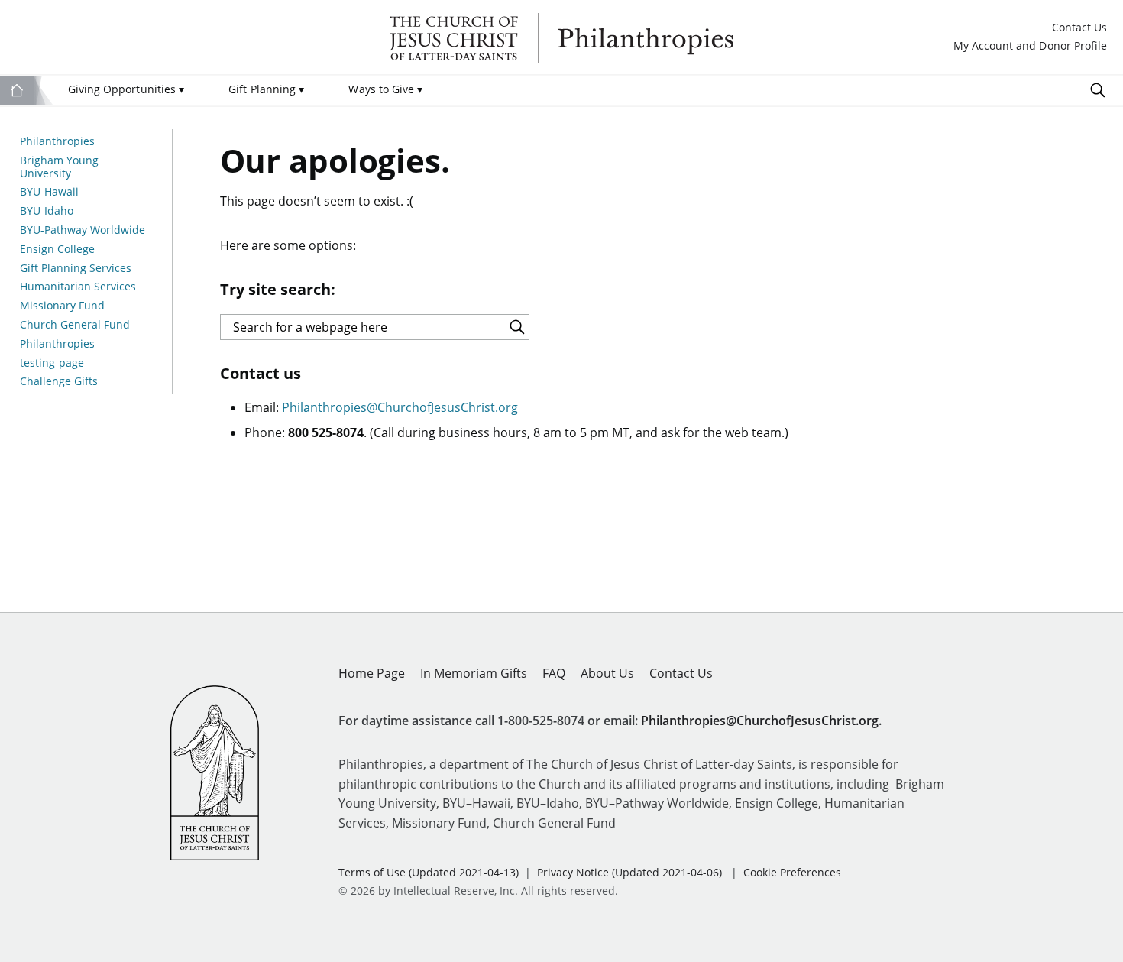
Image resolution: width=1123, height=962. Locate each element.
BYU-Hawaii (49, 192)
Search (1098, 90)
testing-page (52, 363)
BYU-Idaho (46, 211)
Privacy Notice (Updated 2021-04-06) (629, 872)
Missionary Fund (62, 306)
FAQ (553, 673)
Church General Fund (75, 325)
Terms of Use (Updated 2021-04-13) (428, 872)
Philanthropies (561, 38)
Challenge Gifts (59, 381)
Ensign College (57, 249)
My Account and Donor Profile (1030, 46)
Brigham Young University (59, 167)
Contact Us (1079, 27)
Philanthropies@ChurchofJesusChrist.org (400, 407)
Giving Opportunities (126, 89)
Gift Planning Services (75, 268)
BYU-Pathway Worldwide (82, 230)
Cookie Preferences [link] (792, 872)
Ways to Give (385, 89)
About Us (607, 673)
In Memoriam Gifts (473, 673)
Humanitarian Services (78, 286)
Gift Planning (266, 89)
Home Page (371, 673)
